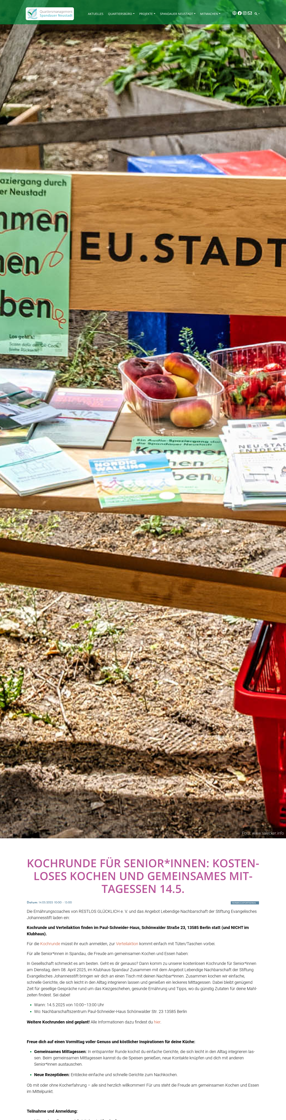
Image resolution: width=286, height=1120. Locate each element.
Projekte (146, 14)
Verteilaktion (127, 943)
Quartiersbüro (120, 14)
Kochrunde (50, 943)
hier (157, 1021)
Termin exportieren (244, 903)
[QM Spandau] (50, 13)
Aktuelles (95, 14)
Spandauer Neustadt (176, 14)
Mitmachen (209, 14)
